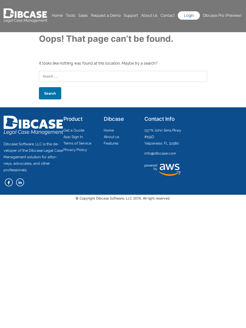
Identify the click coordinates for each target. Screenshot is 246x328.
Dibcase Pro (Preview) (222, 15)
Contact (167, 15)
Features (111, 143)
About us (111, 137)
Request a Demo (106, 15)
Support (131, 15)
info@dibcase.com (160, 153)
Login (189, 15)
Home (57, 15)
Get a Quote (73, 130)
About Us (149, 15)
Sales (83, 15)
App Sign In (73, 137)
